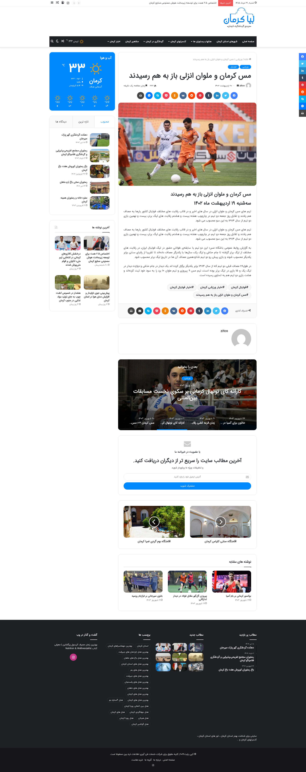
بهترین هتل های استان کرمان (134, 664)
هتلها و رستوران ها (202, 41)
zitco (242, 85)
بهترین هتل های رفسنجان (136, 682)
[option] (187, 394)
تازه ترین (83, 122)
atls (89, 648)
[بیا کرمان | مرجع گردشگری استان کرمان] (239, 18)
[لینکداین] (217, 95)
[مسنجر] (149, 95)
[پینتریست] (200, 95)
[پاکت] (166, 95)
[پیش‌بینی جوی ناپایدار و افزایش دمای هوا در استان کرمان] (96, 282)
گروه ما (148, 760)
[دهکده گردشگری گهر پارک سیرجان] (99, 140)
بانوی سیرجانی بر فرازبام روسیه (147, 596)
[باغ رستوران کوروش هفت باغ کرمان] (99, 171)
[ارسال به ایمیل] (238, 85)
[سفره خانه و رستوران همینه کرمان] (99, 202)
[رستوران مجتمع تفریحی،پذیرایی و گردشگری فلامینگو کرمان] (99, 155)
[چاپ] (140, 95)
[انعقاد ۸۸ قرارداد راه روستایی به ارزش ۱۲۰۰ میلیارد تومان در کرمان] (163, 657)
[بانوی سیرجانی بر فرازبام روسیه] (143, 582)
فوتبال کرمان (238, 287)
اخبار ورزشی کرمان (211, 287)
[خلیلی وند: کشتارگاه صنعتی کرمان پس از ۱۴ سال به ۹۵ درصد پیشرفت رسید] (195, 667)
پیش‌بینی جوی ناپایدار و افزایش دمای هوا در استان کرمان (96, 296)
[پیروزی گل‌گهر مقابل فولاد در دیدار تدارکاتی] (187, 582)
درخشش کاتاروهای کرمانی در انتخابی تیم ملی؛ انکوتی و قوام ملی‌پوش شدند (179, 3)
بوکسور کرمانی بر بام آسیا (238, 596)
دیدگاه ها (60, 122)
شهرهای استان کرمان (227, 41)
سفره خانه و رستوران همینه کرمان (74, 199)
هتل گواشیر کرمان (140, 724)
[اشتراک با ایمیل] (139, 310)
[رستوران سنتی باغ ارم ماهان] (99, 187)
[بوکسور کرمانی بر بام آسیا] (231, 582)
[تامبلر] (208, 95)
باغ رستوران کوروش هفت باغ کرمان (72, 168)
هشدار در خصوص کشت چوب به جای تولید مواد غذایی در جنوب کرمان (68, 296)
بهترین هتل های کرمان (138, 694)
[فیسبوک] (234, 95)
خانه (246, 59)
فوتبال (233, 66)
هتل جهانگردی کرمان (139, 712)
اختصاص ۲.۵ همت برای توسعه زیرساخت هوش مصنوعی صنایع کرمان (97, 257)
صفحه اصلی (248, 41)
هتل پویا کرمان (126, 718)
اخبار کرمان (115, 41)
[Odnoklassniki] (174, 95)
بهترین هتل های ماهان (137, 688)
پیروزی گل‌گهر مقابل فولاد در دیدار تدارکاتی (190, 597)
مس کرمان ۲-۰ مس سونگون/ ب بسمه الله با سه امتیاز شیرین (187, 395)
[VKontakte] (183, 95)
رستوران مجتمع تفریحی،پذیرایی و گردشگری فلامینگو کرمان (71, 152)
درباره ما (157, 760)
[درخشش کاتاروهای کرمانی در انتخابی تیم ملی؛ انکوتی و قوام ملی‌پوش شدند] (68, 243)
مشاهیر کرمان (132, 41)
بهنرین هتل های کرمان (138, 700)
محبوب (105, 122)
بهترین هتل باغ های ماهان (136, 658)
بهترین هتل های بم (139, 670)
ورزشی (239, 59)
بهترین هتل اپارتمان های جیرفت (133, 652)
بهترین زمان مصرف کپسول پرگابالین (79, 644)
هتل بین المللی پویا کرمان (136, 706)
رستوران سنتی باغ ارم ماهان (73, 182)
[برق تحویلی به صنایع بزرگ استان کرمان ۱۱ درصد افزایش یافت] (163, 667)
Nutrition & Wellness (76, 648)
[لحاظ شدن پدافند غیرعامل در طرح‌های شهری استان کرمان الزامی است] (179, 667)
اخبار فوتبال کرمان (181, 287)
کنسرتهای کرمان (178, 41)
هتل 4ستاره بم (116, 700)
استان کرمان (142, 646)
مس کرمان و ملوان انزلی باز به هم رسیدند (221, 295)
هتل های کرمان (118, 712)
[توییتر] (225, 95)
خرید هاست (137, 760)
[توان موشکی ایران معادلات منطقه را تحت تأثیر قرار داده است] (195, 647)
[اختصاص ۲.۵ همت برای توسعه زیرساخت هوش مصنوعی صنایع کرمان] (96, 243)
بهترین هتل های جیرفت (137, 676)
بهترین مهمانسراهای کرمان (120, 646)
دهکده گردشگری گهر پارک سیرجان (74, 136)
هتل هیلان (143, 718)
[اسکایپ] (157, 95)
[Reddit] (191, 95)
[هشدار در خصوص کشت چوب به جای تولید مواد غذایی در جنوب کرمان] (68, 282)
